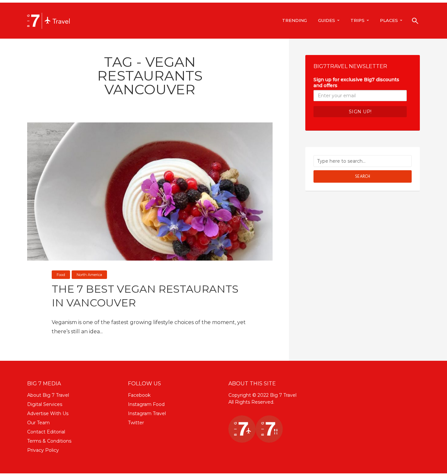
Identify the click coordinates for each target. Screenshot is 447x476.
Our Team (38, 423)
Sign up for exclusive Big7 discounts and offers (356, 82)
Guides (326, 20)
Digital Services (44, 404)
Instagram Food (146, 404)
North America (89, 274)
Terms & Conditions (49, 441)
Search (362, 176)
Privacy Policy (43, 450)
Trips (357, 20)
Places (389, 20)
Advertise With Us (47, 413)
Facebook (139, 395)
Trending (294, 20)
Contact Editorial (46, 432)
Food (61, 274)
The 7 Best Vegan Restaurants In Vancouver (145, 296)
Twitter (136, 423)
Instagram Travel (147, 413)
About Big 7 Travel (48, 395)
